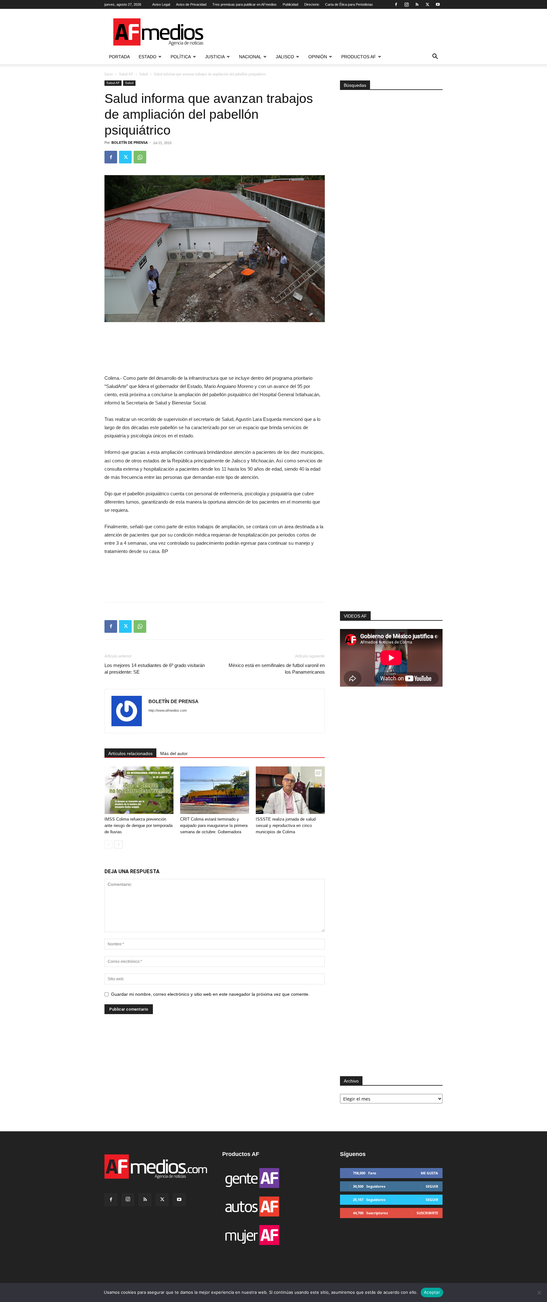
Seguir (432, 1186)
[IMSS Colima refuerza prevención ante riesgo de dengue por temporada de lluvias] (138, 790)
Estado (147, 56)
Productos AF (358, 56)
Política (181, 56)
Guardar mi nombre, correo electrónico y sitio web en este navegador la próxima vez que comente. (210, 994)
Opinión (317, 56)
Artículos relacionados (130, 753)
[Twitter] (427, 4)
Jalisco (285, 56)
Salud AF (126, 74)
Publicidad (290, 4)
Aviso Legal (161, 4)
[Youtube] (438, 4)
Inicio (108, 74)
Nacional (250, 56)
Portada (119, 56)
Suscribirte (427, 1212)
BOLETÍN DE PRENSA (129, 142)
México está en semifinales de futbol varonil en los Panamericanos (277, 669)
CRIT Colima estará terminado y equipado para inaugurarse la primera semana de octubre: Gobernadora (214, 825)
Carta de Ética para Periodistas (349, 4)
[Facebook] (396, 4)
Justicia (215, 56)
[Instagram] (406, 4)
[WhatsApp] (140, 157)
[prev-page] (108, 844)
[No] (539, 1292)
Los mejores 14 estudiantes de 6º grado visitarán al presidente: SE (154, 669)
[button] (435, 57)
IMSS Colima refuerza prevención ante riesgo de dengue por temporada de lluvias (138, 825)
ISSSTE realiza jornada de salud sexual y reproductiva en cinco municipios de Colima (286, 825)
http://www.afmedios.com (167, 710)
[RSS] (417, 4)
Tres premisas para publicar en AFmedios (244, 4)
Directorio (311, 4)
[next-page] (119, 844)
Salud (143, 74)
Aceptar (432, 1292)
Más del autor (174, 753)
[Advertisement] (391, 526)
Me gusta (429, 1173)
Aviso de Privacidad (191, 4)
